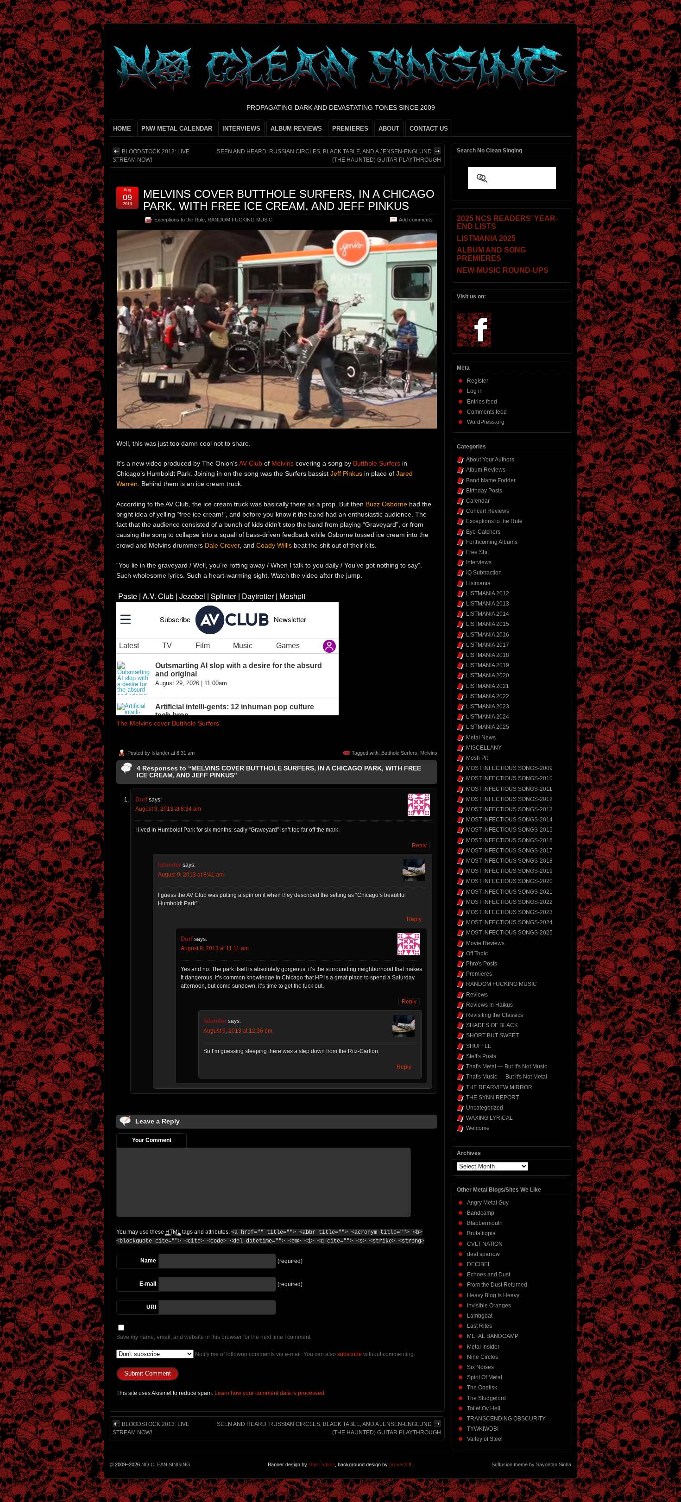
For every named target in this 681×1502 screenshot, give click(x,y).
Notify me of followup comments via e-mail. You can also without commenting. (304, 1354)
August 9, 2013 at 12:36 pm (237, 1031)
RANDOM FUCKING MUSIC (240, 219)
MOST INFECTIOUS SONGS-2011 (509, 789)
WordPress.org (485, 422)
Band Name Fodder (491, 480)
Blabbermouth (485, 1223)
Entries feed (482, 401)
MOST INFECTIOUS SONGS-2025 (509, 932)
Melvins (282, 463)
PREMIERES (350, 128)
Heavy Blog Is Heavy (493, 1295)
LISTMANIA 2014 (487, 614)
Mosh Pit (477, 758)
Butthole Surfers (376, 463)
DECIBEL (479, 1264)
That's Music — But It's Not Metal (506, 1076)
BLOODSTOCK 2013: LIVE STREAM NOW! (151, 155)
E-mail (147, 1284)
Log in (475, 391)
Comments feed (487, 412)
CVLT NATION (485, 1244)
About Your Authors (490, 459)
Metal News (481, 737)
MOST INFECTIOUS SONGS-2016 (509, 840)
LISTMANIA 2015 (487, 624)
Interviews (479, 562)
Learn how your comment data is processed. (270, 1393)
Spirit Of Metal (484, 1377)
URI (151, 1307)
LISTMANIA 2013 (487, 603)
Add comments (416, 219)
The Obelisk (482, 1387)
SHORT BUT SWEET (492, 1035)
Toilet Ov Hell (483, 1408)
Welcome (478, 1128)
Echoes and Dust (488, 1274)
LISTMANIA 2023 (487, 706)
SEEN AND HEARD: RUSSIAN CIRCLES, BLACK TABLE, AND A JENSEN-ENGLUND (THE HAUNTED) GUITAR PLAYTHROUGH (329, 155)
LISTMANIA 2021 (487, 686)
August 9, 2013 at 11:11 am (215, 948)
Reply (419, 845)
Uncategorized (484, 1107)
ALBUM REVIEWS (296, 128)
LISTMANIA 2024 (487, 716)
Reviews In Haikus (489, 1005)
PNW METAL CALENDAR (176, 128)
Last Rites (479, 1326)
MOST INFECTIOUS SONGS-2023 (509, 912)
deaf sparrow (483, 1254)
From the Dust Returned (497, 1284)
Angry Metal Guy (488, 1202)
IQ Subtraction (484, 572)
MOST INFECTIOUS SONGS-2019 (509, 871)
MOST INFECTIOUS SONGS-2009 (509, 768)
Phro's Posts (481, 963)
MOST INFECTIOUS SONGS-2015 (509, 830)
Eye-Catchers (483, 532)
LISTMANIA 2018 (487, 655)
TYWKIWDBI (482, 1429)
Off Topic (477, 953)
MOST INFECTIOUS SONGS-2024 (509, 922)
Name (148, 1260)
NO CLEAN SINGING (165, 1464)
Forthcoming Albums (491, 542)
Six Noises (480, 1367)
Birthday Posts (484, 490)
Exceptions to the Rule (179, 219)
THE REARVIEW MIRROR (499, 1087)
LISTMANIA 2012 (487, 593)
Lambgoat (479, 1316)
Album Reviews (485, 470)
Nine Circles (482, 1357)
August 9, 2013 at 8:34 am (168, 809)
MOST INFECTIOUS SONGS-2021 (509, 892)
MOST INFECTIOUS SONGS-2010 (509, 778)
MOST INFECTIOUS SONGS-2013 (509, 809)
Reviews (477, 994)
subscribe (349, 1354)
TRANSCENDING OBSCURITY (506, 1418)
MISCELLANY (484, 748)
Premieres (479, 974)
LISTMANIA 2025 (487, 727)
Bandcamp (480, 1213)
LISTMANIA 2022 (487, 696)
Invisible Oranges (489, 1305)
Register (477, 381)
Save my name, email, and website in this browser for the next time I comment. (214, 1337)
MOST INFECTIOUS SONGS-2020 (509, 881)
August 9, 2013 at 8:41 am (191, 874)
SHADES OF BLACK (492, 1025)
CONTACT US (429, 128)
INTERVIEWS (241, 128)
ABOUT (388, 128)
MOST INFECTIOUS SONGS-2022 (509, 902)
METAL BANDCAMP (492, 1336)
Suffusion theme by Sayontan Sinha (531, 1464)
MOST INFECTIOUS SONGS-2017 (509, 850)
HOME (122, 128)
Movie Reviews (485, 943)
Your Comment (151, 1140)
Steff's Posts (481, 1056)
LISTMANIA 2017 (487, 645)
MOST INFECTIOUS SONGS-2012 (509, 799)
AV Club (250, 463)
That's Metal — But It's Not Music (506, 1066)
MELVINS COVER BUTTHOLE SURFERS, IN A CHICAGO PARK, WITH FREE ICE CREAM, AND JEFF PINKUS (289, 200)
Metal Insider (483, 1347)
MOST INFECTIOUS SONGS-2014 (509, 819)
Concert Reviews (487, 511)
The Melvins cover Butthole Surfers (167, 723)
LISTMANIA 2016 (487, 634)
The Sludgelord (486, 1398)
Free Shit (477, 552)
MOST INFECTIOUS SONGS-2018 (509, 861)
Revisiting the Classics (494, 1015)
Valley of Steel (485, 1439)
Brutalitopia (481, 1233)
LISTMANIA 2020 (487, 675)
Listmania (478, 583)
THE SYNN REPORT (492, 1097)
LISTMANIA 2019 (487, 665)
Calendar (478, 501)
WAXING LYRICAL (489, 1118)
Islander (160, 753)
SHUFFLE (479, 1046)
